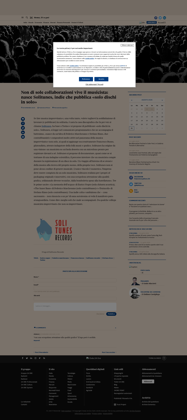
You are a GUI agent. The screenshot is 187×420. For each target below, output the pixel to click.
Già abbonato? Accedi (94, 84)
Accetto (101, 79)
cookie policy (89, 58)
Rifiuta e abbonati (127, 45)
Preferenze (86, 79)
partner (122, 65)
